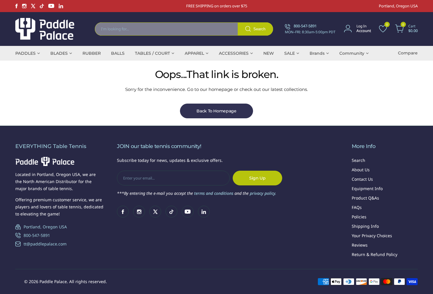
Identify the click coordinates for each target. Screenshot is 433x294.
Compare (408, 53)
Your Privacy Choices (372, 235)
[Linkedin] (61, 6)
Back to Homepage (216, 111)
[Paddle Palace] (44, 29)
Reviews (360, 245)
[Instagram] (24, 6)
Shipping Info (365, 226)
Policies (359, 217)
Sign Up (257, 178)
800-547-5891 (37, 235)
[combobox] (184, 29)
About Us (361, 169)
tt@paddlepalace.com (45, 244)
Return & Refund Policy (374, 254)
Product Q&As (365, 198)
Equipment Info (367, 188)
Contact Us (362, 179)
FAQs (357, 207)
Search (358, 160)
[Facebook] (16, 6)
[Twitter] (33, 6)
